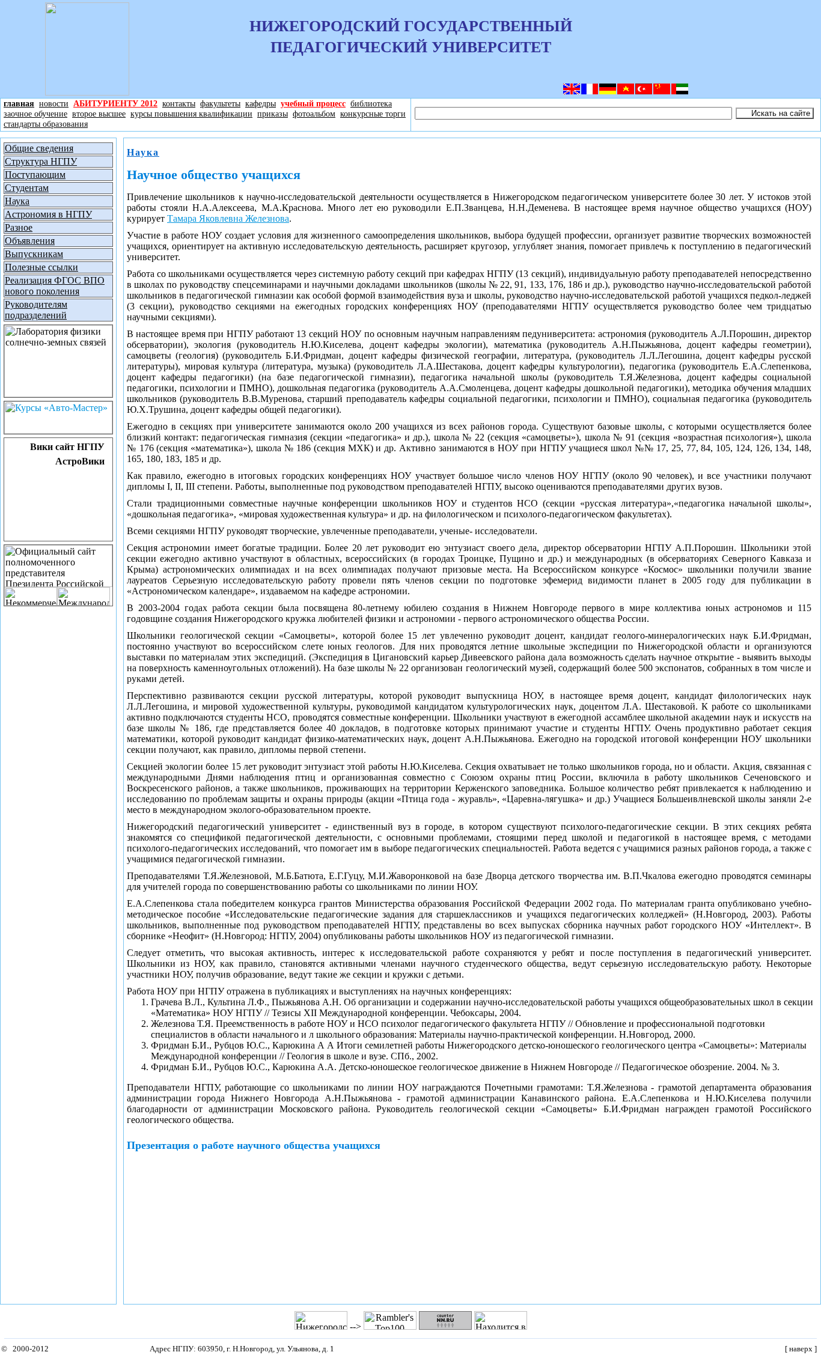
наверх (801, 1349)
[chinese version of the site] (662, 92)
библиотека (371, 103)
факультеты (220, 103)
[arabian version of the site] (680, 92)
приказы (272, 113)
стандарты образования (46, 124)
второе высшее (99, 113)
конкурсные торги (373, 113)
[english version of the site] (572, 92)
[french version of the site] (590, 92)
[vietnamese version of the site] (626, 92)
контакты (178, 103)
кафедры (260, 103)
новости (54, 103)
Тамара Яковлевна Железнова (228, 218)
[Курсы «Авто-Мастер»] (58, 430)
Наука (143, 152)
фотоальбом (314, 113)
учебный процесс (313, 103)
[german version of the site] (608, 92)
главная (19, 103)
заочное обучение (35, 113)
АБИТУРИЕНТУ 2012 (115, 103)
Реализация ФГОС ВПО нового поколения (55, 285)
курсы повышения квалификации (191, 113)
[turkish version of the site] (644, 92)
